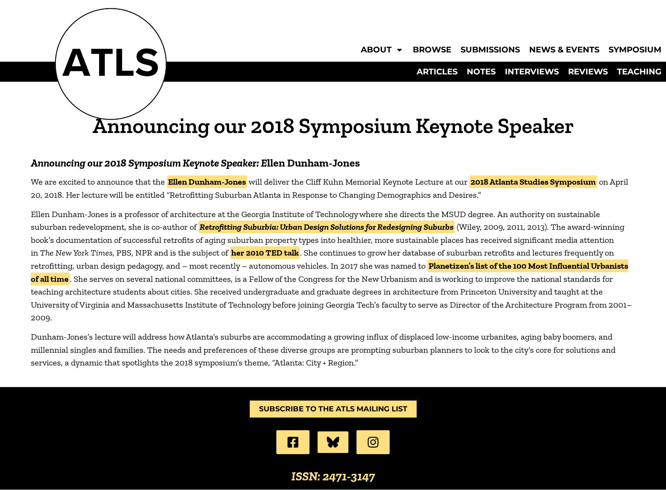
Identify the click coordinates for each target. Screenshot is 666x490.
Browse (432, 50)
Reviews (588, 72)
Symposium (635, 50)
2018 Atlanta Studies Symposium (533, 182)
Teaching (639, 72)
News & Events (564, 50)
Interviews (532, 72)
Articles (437, 72)
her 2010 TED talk (265, 253)
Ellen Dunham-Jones (207, 182)
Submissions (490, 50)
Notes (481, 72)
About (376, 50)
